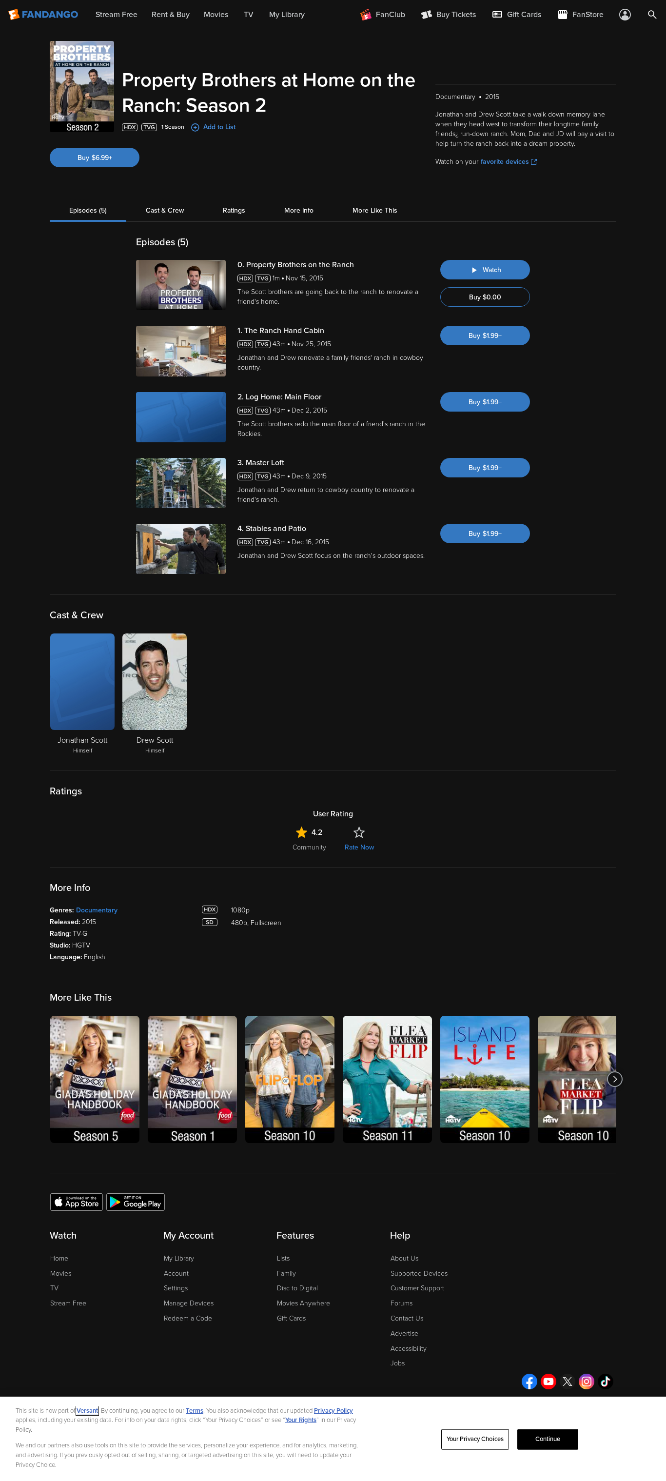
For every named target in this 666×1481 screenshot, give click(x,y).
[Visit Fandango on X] (567, 1381)
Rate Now (359, 847)
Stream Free (68, 1303)
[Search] (652, 14)
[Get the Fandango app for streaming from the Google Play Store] (135, 1201)
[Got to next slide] (615, 1079)
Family (286, 1273)
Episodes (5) (88, 210)
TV (54, 1288)
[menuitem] (516, 14)
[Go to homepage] (44, 14)
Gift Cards (291, 1318)
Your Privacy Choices (475, 1439)
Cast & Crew (165, 210)
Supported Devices (419, 1273)
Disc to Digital (297, 1288)
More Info (298, 210)
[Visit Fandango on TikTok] (605, 1381)
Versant (87, 1411)
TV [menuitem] (249, 15)
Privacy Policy (333, 1411)
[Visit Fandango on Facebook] (529, 1381)
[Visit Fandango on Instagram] (586, 1381)
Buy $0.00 (485, 297)
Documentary (97, 910)
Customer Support (417, 1288)
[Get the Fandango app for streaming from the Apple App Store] (76, 1201)
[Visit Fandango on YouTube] (548, 1381)
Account (176, 1273)
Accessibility (409, 1348)
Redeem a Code (188, 1318)
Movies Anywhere (303, 1303)
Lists (283, 1258)
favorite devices (505, 162)
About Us (404, 1258)
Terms (194, 1411)
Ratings (234, 210)
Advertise (404, 1333)
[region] (333, 1439)
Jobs (398, 1363)
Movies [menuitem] (216, 15)
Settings (176, 1288)
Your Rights (300, 1420)
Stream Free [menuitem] (116, 15)
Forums (401, 1303)
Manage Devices (189, 1303)
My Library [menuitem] (287, 15)
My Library (179, 1258)
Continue (548, 1439)
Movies (60, 1273)
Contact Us (407, 1318)
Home (59, 1258)
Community (309, 847)
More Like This (375, 210)
